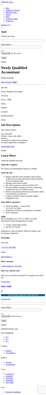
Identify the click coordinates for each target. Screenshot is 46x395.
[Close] (2, 27)
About (8, 15)
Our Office (10, 382)
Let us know (5, 282)
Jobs (7, 8)
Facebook (9, 378)
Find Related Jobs (7, 147)
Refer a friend (6, 82)
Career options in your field (11, 266)
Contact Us (10, 374)
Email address (6, 45)
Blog (7, 17)
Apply (15, 82)
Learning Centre (12, 19)
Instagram (9, 380)
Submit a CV (6, 25)
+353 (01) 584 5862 (8, 247)
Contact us (10, 21)
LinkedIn (9, 376)
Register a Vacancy (13, 10)
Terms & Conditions (13, 392)
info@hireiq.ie (6, 257)
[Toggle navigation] (14, 2)
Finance (9, 351)
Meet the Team (11, 12)
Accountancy (11, 353)
